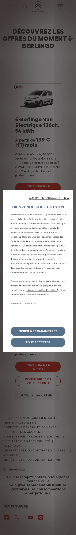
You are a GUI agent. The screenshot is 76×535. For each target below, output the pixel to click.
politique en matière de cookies (41, 290)
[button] (49, 198)
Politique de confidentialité (23, 303)
